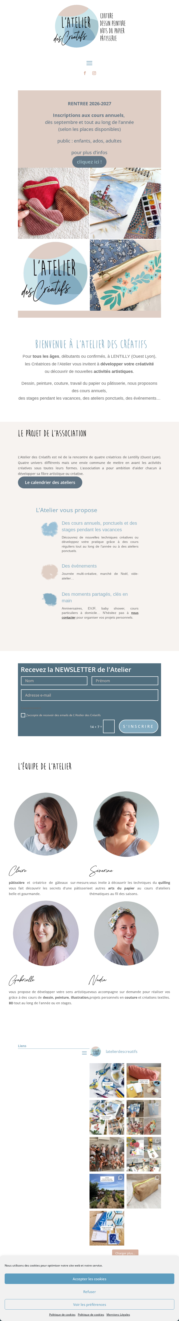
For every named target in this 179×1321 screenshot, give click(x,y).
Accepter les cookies (89, 1279)
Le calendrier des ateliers (50, 482)
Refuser (89, 1291)
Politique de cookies (62, 1315)
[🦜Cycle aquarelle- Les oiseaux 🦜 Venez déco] (107, 1080)
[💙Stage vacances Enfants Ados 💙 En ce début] (107, 1228)
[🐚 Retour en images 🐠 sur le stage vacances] (144, 1117)
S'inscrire (138, 726)
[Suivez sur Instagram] (94, 73)
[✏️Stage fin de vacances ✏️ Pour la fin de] (144, 1080)
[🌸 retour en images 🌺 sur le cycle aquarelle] (144, 1154)
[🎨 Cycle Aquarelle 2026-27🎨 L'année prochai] (107, 1117)
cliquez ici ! (89, 162)
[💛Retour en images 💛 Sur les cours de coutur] (144, 1191)
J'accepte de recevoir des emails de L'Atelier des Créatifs (64, 715)
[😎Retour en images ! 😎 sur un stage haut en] (107, 1154)
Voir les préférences (89, 1304)
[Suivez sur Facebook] (85, 73)
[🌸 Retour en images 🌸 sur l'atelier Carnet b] (107, 1191)
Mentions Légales (118, 1315)
